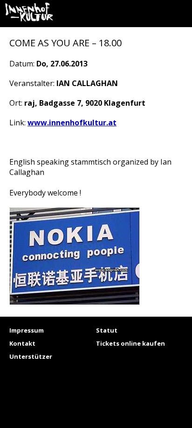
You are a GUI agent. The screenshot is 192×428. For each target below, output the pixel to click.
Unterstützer (30, 356)
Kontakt (22, 343)
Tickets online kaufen (130, 343)
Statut (106, 330)
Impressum (26, 330)
